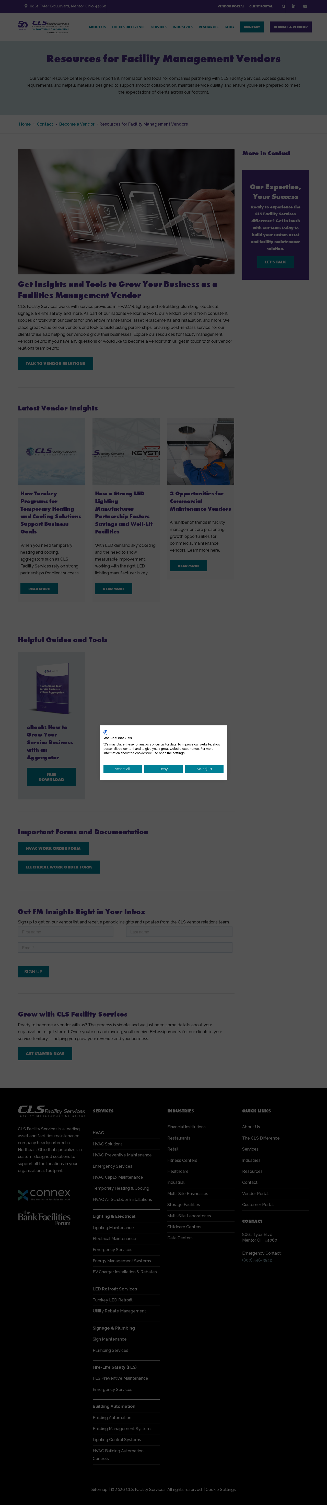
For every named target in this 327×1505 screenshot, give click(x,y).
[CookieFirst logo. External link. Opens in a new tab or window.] (105, 732)
